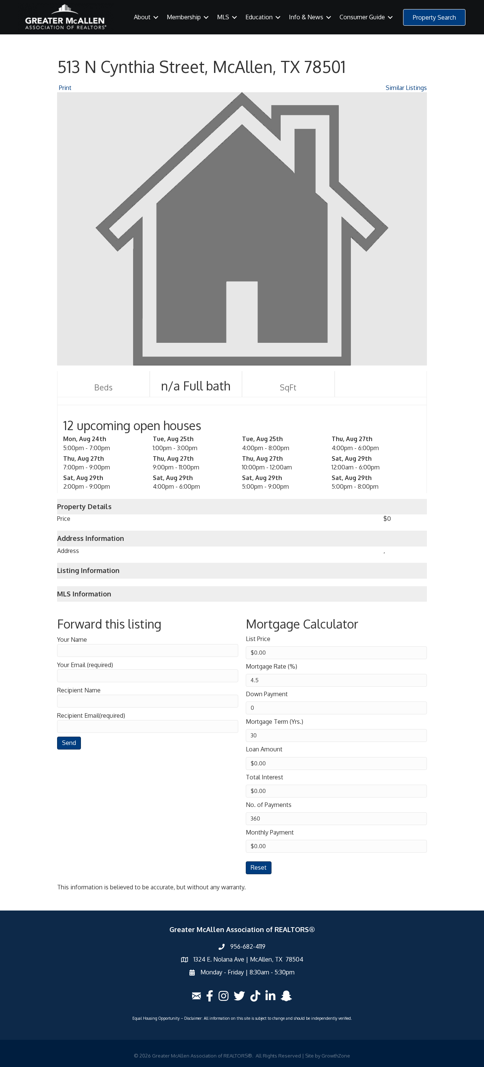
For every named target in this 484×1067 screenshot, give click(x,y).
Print (65, 87)
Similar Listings (406, 87)
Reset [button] (259, 867)
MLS (223, 17)
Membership (184, 17)
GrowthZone (335, 1056)
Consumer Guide (362, 17)
